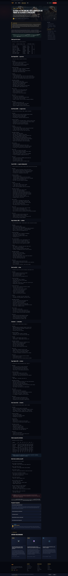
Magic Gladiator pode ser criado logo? (17, 517)
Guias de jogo (28, 565)
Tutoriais (19, 2)
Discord (53, 0)
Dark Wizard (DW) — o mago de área (52, 27)
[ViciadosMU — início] (12, 3)
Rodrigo (15, 18)
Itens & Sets (38, 568)
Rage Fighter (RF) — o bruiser (51, 35)
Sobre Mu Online (24, 2)
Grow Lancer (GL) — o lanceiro (51, 36)
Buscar (28, 570)
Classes (38, 565)
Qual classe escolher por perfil (51, 39)
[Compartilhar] (54, 18)
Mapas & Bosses (39, 569)
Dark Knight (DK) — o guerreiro (51, 25)
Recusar (50, 574)
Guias (16, 2)
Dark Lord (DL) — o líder (51, 32)
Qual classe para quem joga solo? (17, 520)
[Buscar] (47, 3)
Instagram (55, 0)
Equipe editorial (49, 569)
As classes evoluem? (15, 514)
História (38, 570)
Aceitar (54, 574)
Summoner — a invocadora (51, 33)
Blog (27, 2)
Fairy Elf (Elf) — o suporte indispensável (51, 29)
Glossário (49, 568)
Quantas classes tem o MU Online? (17, 511)
